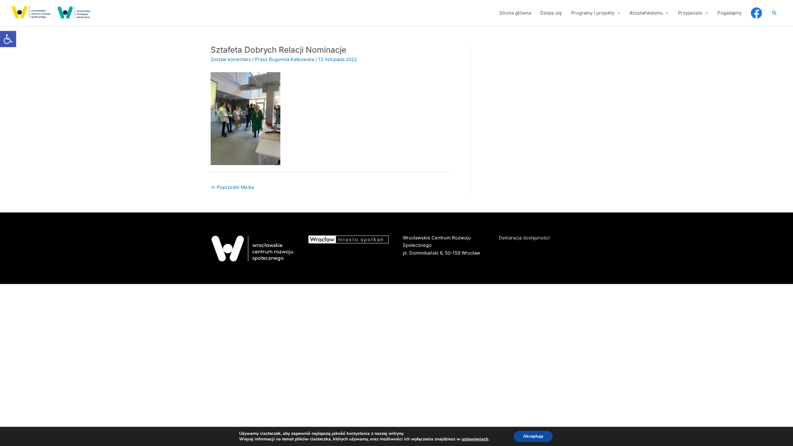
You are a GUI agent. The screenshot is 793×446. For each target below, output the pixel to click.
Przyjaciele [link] (690, 13)
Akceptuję (533, 436)
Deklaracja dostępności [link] (524, 238)
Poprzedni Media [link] (232, 187)
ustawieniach (475, 439)
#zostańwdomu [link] (646, 13)
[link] (8, 39)
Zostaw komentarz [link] (231, 59)
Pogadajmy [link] (729, 13)
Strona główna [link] (515, 13)
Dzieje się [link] (551, 13)
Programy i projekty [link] (592, 13)
